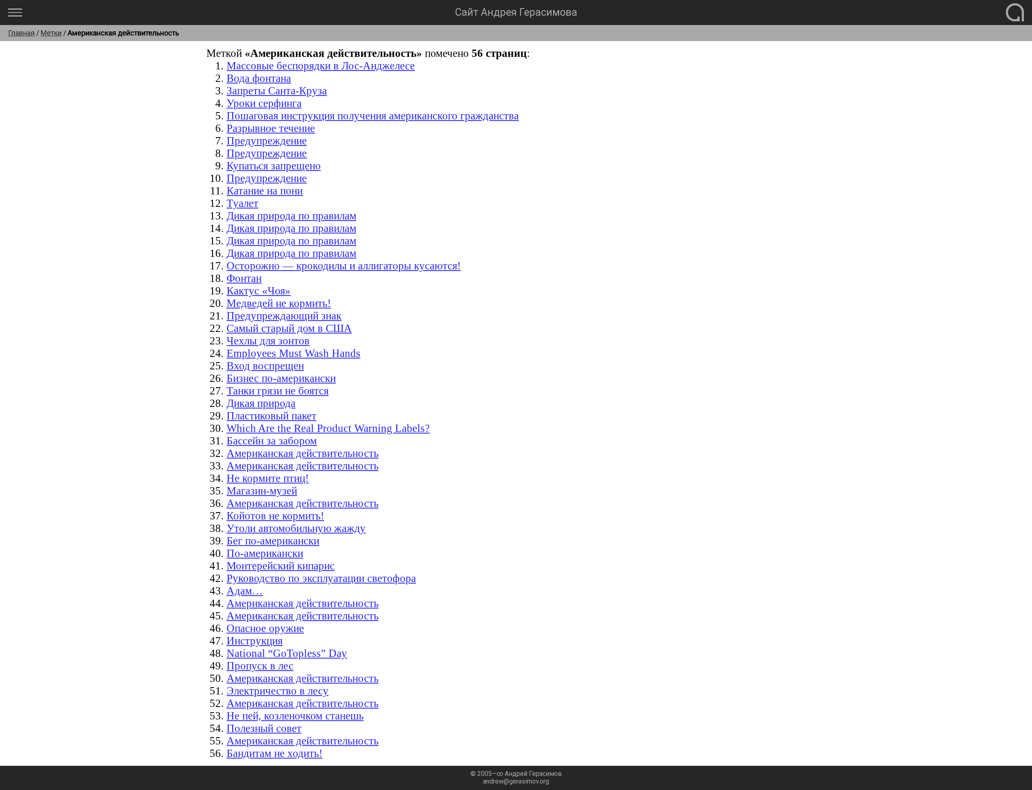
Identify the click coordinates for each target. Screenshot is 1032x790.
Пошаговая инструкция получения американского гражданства (373, 116)
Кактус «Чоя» (259, 291)
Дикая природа (261, 403)
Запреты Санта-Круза (277, 91)
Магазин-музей (262, 491)
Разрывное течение (271, 128)
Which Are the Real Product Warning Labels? (328, 428)
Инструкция (255, 641)
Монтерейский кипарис (281, 566)
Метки (51, 33)
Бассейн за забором (272, 441)
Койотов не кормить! (275, 516)
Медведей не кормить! (279, 303)
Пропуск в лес (260, 666)
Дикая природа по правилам (291, 216)
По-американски (265, 553)
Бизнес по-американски (281, 378)
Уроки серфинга (264, 103)
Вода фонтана (259, 78)
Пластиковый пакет (271, 416)
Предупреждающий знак (284, 316)
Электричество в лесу (278, 691)
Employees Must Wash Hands (293, 353)
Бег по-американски (273, 541)
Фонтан (244, 278)
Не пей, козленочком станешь (295, 716)
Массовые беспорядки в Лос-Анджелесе (321, 66)
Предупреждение (267, 141)
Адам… (245, 591)
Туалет (242, 203)
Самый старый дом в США (289, 328)
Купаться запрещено (274, 166)
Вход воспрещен (265, 366)
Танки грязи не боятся (278, 391)
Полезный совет (264, 728)
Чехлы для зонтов (268, 341)
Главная (21, 33)
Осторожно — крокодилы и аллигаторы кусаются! (344, 266)
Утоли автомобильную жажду (296, 528)
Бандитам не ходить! (274, 753)
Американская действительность (303, 453)
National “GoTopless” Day (287, 653)
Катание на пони (265, 191)
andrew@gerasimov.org (516, 781)
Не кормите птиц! (268, 478)
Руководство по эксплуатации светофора (321, 578)
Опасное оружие (265, 628)
